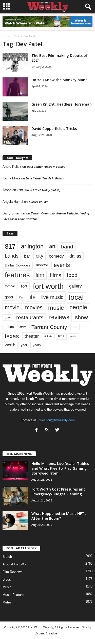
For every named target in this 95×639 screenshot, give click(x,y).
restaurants (30, 317)
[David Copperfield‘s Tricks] (15, 135)
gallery (75, 286)
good (9, 297)
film (39, 275)
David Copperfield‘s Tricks (54, 128)
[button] (87, 6)
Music (7, 587)
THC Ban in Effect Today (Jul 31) (39, 190)
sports (9, 327)
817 (10, 246)
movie (12, 307)
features (17, 275)
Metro (7, 602)
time (61, 336)
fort (24, 286)
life (32, 297)
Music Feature (13, 595)
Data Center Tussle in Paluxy (46, 166)
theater (32, 336)
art (52, 246)
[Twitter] (58, 430)
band (67, 246)
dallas (75, 256)
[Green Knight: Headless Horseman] (15, 111)
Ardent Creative (46, 633)
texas (12, 336)
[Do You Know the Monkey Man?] (15, 86)
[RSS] (48, 430)
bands (11, 256)
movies (34, 307)
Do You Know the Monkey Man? (59, 79)
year (24, 345)
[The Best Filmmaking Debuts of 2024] (15, 62)
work (73, 336)
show (81, 317)
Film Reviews (12, 572)
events (62, 265)
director (42, 265)
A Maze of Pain (38, 201)
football (10, 286)
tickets (48, 336)
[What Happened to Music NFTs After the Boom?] (15, 520)
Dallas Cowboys (17, 265)
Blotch (7, 557)
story (23, 326)
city (39, 256)
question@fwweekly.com (57, 420)
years (37, 345)
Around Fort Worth (16, 564)
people (78, 307)
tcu (75, 327)
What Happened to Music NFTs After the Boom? (58, 516)
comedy (56, 256)
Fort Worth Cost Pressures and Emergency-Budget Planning (58, 491)
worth (10, 345)
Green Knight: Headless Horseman (61, 104)
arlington (32, 246)
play (8, 317)
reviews (59, 317)
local (76, 297)
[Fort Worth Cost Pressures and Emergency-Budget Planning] (15, 496)
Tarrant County (49, 327)
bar (27, 256)
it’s (20, 297)
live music (52, 297)
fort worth (48, 286)
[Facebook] (37, 430)
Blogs (7, 579)
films (55, 275)
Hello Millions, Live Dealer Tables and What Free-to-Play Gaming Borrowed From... (60, 468)
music (56, 307)
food (72, 275)
